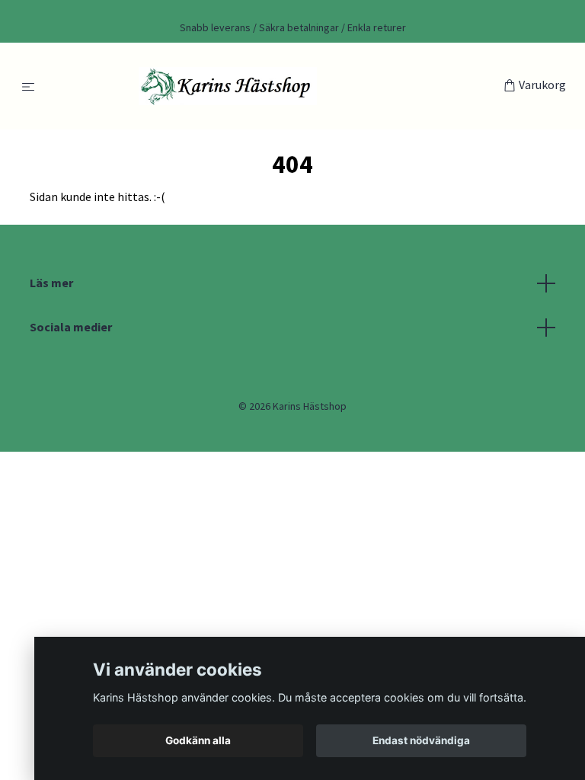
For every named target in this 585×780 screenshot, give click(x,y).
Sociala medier (71, 326)
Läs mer (51, 282)
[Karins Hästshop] (272, 86)
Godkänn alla (198, 740)
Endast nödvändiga (421, 740)
